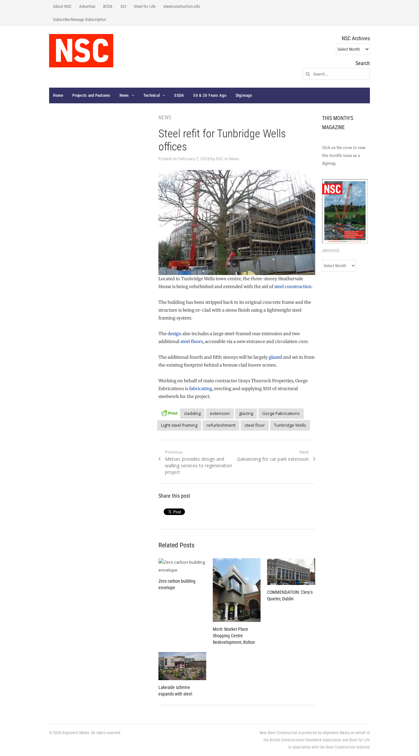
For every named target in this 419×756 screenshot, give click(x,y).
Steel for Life (144, 6)
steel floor (255, 425)
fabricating (200, 388)
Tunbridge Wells (290, 425)
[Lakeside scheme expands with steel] (182, 666)
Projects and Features (91, 95)
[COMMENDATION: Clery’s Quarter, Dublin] (291, 571)
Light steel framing (179, 425)
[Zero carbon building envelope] (182, 566)
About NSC (62, 6)
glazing (246, 413)
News (124, 95)
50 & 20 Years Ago (209, 95)
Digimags (244, 95)
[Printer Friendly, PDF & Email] (169, 412)
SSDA (179, 95)
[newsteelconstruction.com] (81, 50)
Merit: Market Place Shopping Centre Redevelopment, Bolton (234, 636)
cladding (192, 413)
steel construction (293, 286)
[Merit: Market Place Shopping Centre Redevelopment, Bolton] (237, 590)
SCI (123, 6)
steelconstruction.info (181, 6)
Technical (151, 95)
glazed (275, 357)
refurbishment (221, 425)
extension (220, 413)
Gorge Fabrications (281, 413)
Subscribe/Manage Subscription (79, 19)
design (174, 333)
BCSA (108, 6)
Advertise (87, 6)
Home (58, 95)
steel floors (191, 341)
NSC (220, 159)
